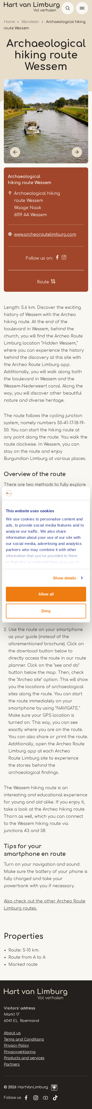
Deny (46, 611)
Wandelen (30, 22)
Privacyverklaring (20, 1052)
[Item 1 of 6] (46, 121)
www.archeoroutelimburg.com (45, 234)
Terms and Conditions (24, 1039)
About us (12, 1033)
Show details (64, 578)
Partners (12, 1064)
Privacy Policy (16, 1045)
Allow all (46, 594)
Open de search (68, 8)
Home (9, 22)
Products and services (24, 1058)
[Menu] (82, 8)
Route (43, 282)
